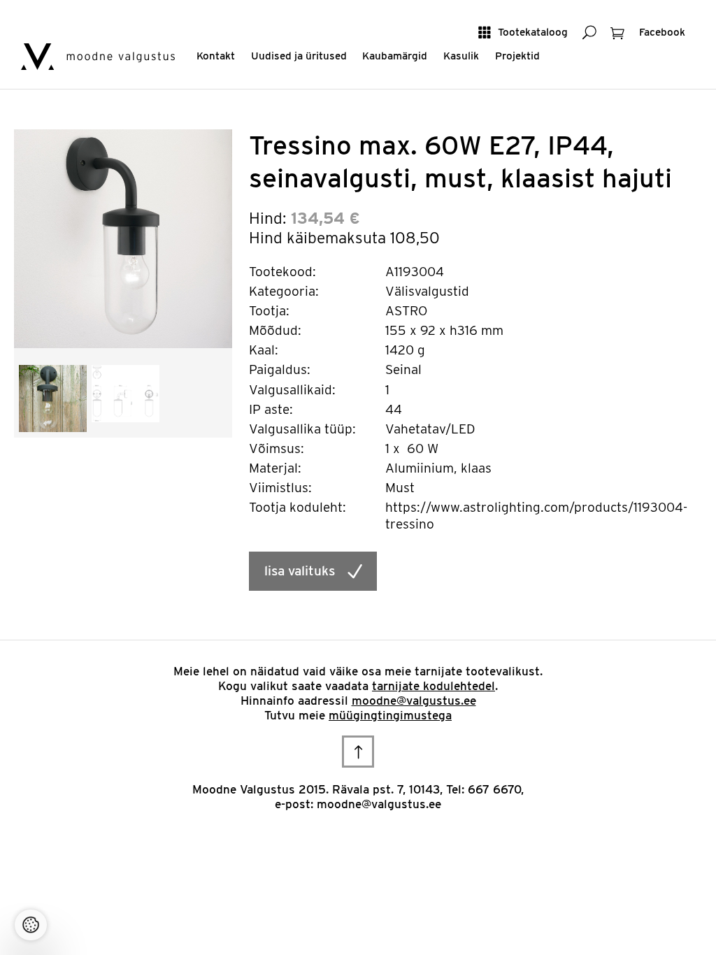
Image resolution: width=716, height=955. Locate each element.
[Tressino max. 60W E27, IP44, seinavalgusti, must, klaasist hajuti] (123, 238)
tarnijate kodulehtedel (433, 686)
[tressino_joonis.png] (125, 393)
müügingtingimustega (390, 715)
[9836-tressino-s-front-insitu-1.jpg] (53, 397)
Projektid (517, 55)
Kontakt (215, 55)
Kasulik (461, 55)
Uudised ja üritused (299, 55)
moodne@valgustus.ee (414, 701)
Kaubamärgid (394, 55)
